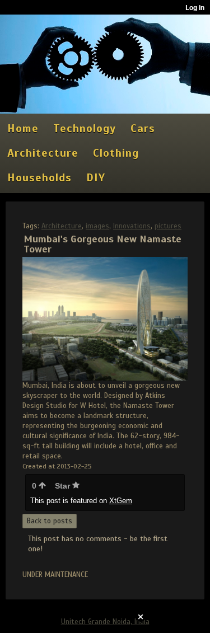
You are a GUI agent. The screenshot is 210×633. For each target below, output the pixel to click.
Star (63, 485)
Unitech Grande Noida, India (105, 621)
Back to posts (49, 521)
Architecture (61, 226)
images (97, 226)
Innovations (132, 226)
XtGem (120, 500)
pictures (168, 226)
